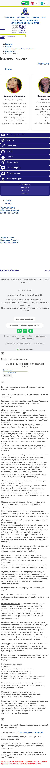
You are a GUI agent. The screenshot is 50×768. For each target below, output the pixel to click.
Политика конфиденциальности (24, 325)
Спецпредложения (29, 279)
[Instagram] (25, 331)
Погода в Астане (7, 238)
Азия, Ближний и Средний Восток (20, 49)
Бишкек (8, 69)
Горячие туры (18, 20)
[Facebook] (30, 331)
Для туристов (23, 17)
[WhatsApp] (19, 331)
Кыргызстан (10, 51)
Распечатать (43, 63)
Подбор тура (32, 20)
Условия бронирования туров (25, 23)
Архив (46, 270)
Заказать (7, 376)
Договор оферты (24, 319)
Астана (8, 203)
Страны (35, 17)
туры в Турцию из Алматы (23, 308)
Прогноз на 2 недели (9, 212)
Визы (43, 17)
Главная (9, 44)
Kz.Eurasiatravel (25, 11)
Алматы (8, 200)
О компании (9, 17)
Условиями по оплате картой (30, 732)
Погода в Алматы (7, 207)
